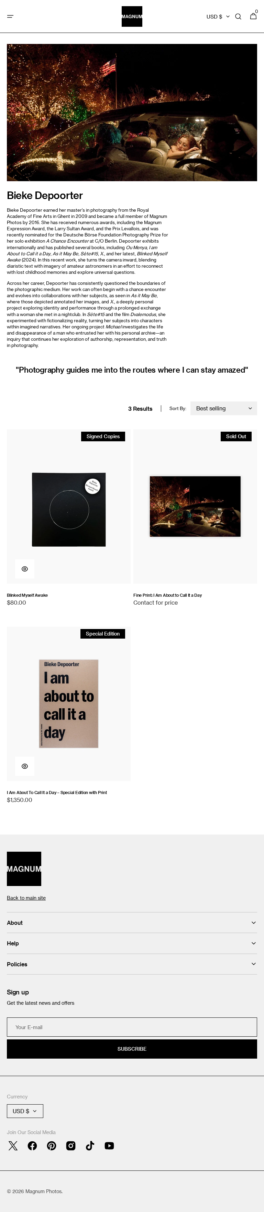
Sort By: (177, 408)
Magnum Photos (43, 1191)
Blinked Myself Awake (27, 595)
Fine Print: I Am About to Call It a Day (167, 595)
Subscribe (132, 1049)
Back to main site (26, 898)
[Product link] (69, 520)
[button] (10, 16)
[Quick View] (24, 569)
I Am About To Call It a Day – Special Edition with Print (57, 792)
